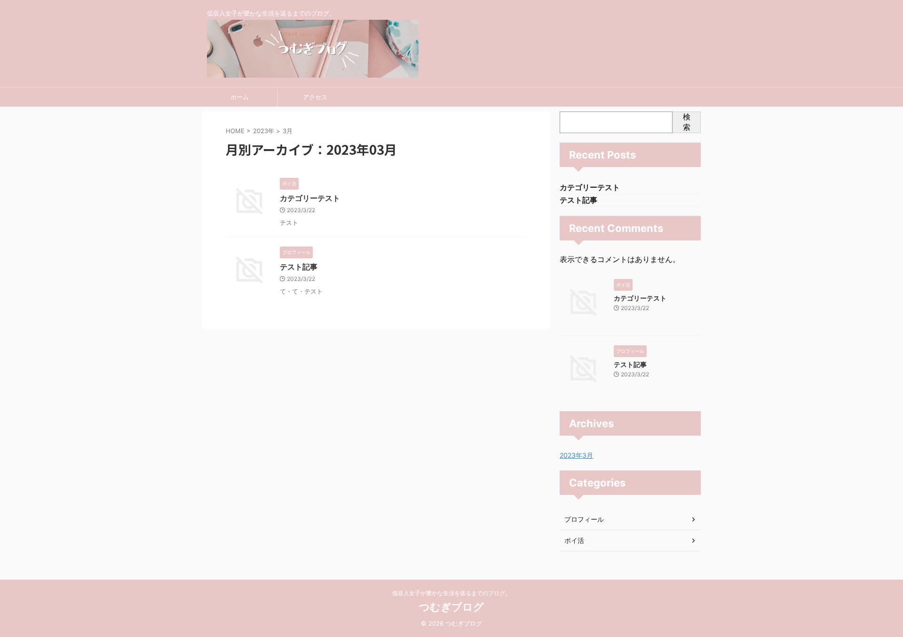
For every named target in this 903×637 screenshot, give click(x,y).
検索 (686, 122)
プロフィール (584, 519)
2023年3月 (576, 455)
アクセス (315, 97)
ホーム (239, 97)
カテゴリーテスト (310, 198)
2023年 (263, 131)
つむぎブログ (451, 607)
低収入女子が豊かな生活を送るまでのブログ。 (451, 593)
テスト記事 (298, 266)
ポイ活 (574, 540)
